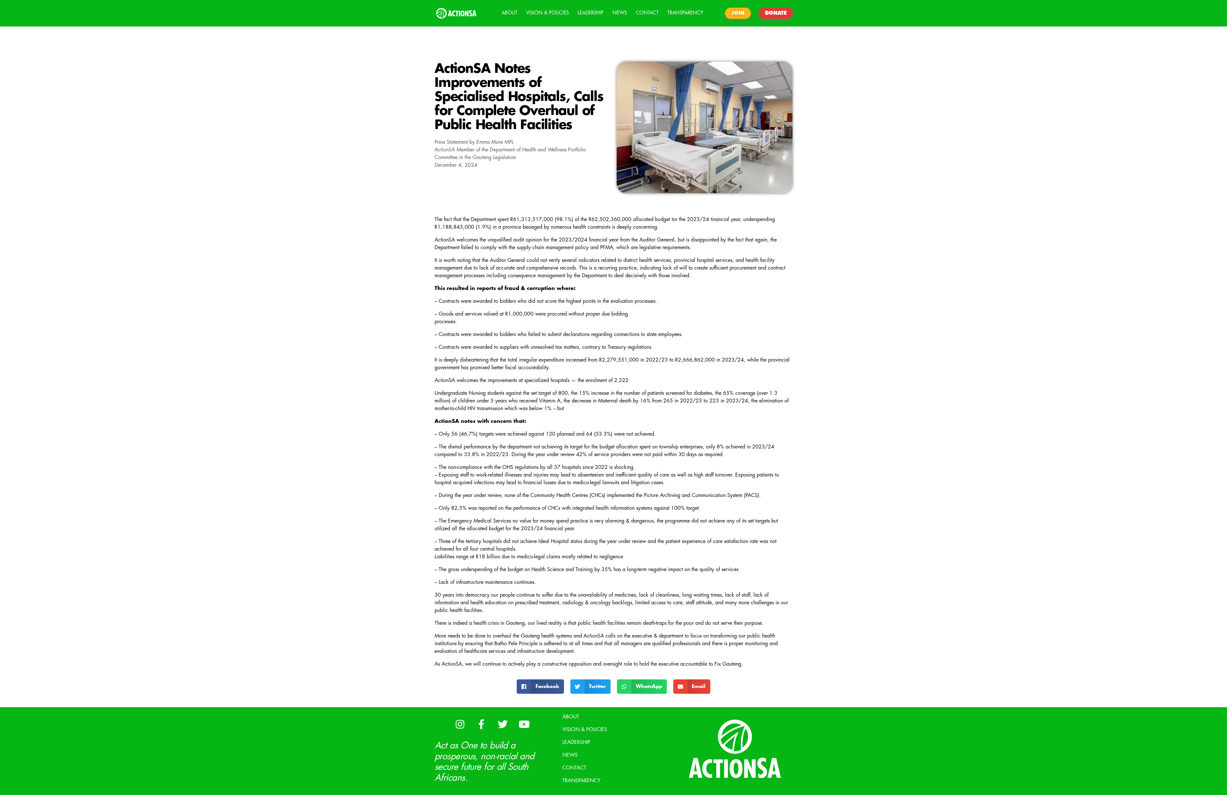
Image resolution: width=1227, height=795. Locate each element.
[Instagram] (460, 724)
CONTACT (647, 13)
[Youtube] (524, 724)
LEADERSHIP (591, 13)
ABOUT (509, 13)
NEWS (620, 13)
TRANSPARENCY (685, 13)
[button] (540, 686)
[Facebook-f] (481, 724)
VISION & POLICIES (547, 13)
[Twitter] (503, 724)
